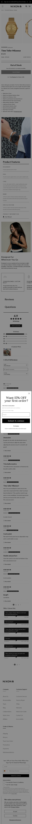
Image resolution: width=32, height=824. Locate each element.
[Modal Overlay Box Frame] (16, 412)
